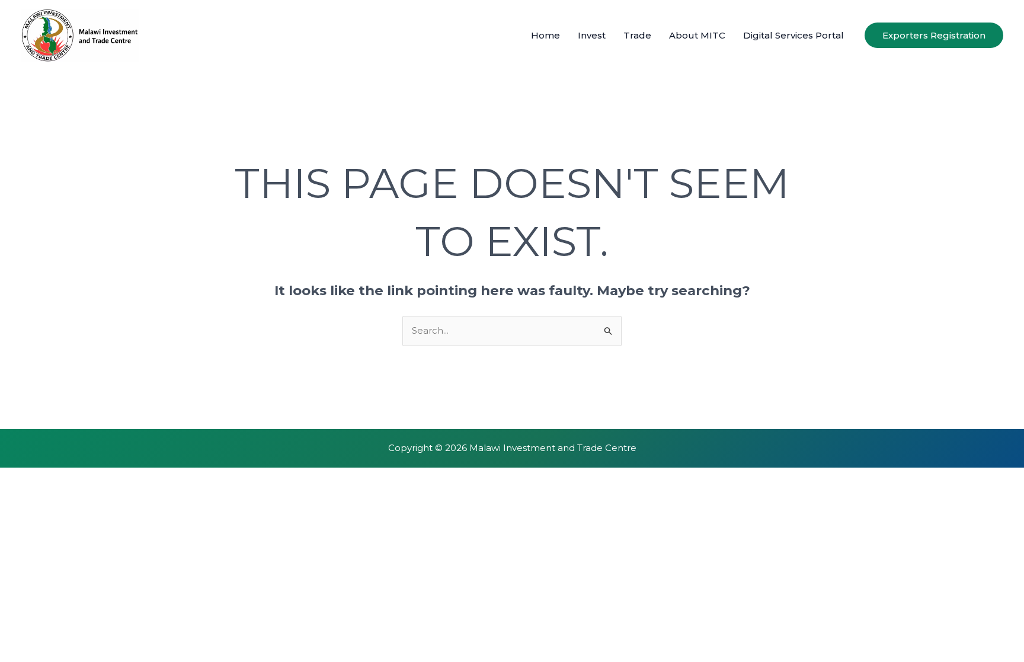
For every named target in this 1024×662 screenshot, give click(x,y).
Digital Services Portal (793, 35)
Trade (637, 35)
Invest (592, 35)
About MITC (697, 35)
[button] (934, 35)
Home (545, 35)
